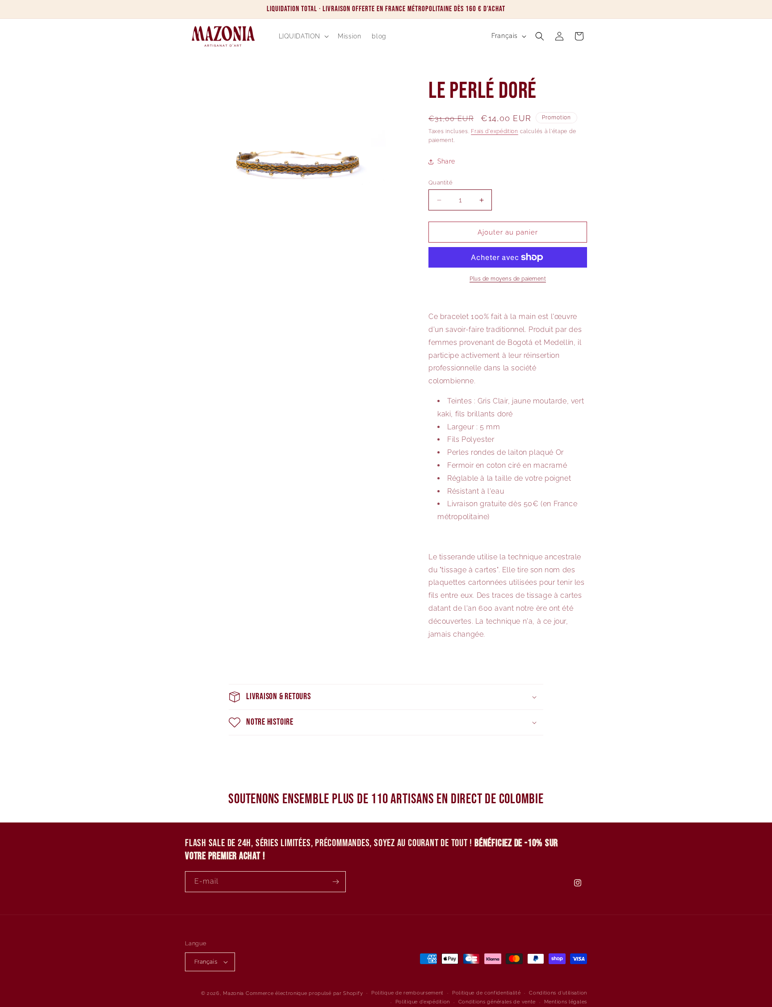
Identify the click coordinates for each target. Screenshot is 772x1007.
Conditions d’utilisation (558, 993)
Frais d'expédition (494, 131)
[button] (303, 36)
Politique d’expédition (422, 1002)
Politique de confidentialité (486, 993)
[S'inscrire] (335, 881)
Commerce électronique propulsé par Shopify (304, 993)
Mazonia (233, 993)
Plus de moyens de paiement (508, 279)
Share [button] (446, 161)
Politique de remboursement (407, 993)
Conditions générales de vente (497, 1002)
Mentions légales (565, 1002)
